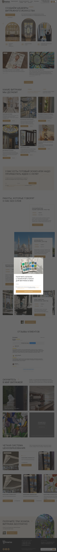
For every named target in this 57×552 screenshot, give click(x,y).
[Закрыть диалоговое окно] (56, 1)
